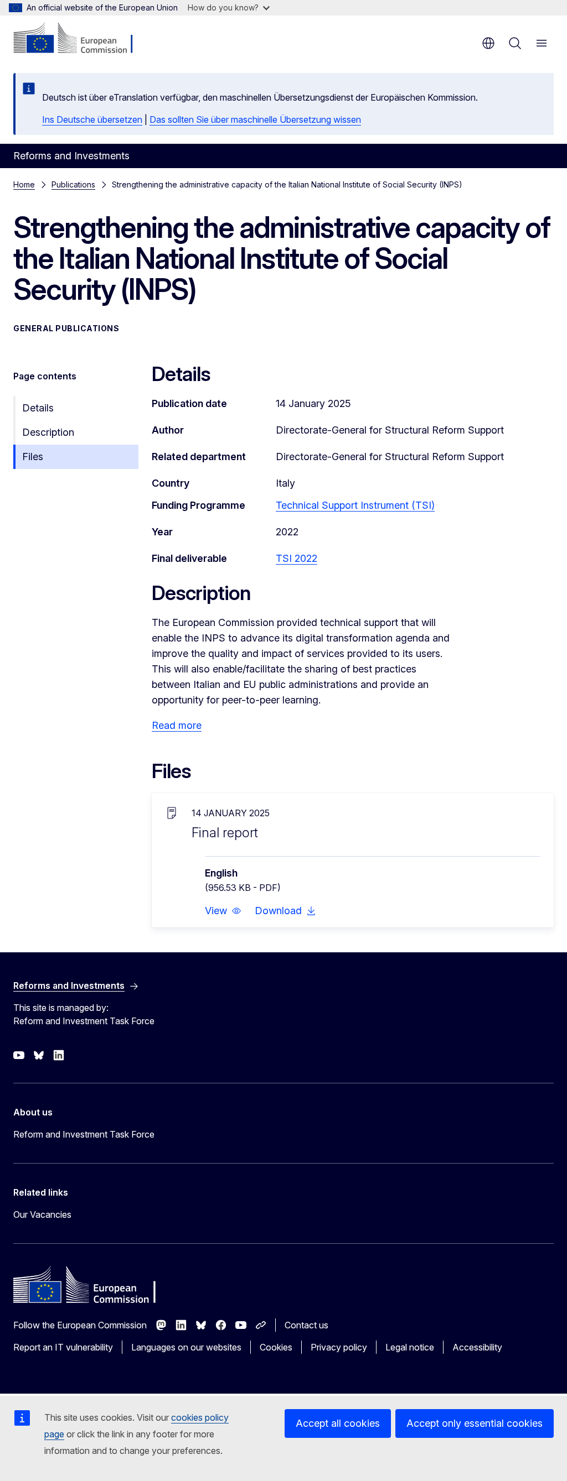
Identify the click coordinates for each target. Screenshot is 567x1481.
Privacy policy (339, 1347)
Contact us (306, 1325)
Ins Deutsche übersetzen (92, 119)
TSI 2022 (296, 558)
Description (48, 432)
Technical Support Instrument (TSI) (355, 505)
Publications (73, 184)
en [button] (488, 43)
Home (24, 184)
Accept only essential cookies (474, 1423)
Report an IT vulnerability (63, 1347)
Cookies (276, 1347)
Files (32, 456)
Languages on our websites (186, 1347)
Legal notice (409, 1347)
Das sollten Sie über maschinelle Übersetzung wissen (255, 119)
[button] (223, 911)
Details (38, 408)
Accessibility (477, 1347)
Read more (177, 725)
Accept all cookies (338, 1423)
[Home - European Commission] (80, 38)
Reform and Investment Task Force (83, 1134)
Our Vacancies (42, 1214)
